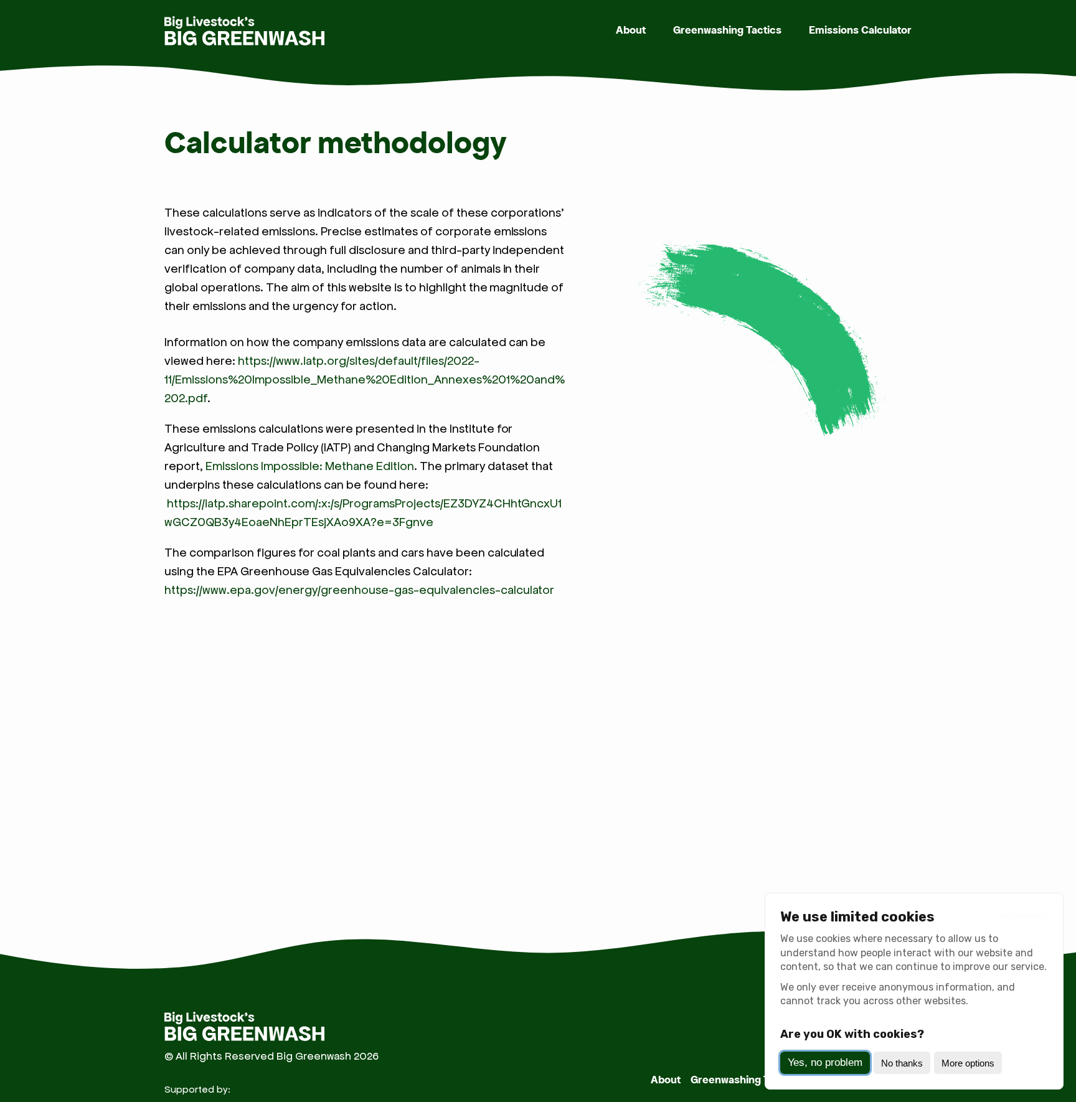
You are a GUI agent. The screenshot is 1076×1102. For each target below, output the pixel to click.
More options (968, 1063)
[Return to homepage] (245, 30)
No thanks (902, 1063)
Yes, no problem (825, 1062)
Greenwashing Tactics (727, 30)
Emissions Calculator (860, 30)
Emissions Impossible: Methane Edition (309, 466)
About (631, 30)
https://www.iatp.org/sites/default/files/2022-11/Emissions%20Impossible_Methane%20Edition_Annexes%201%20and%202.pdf (364, 379)
